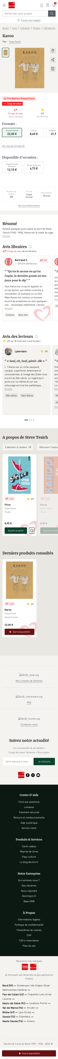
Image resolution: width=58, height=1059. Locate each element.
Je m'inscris (44, 761)
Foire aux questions (29, 801)
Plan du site (29, 945)
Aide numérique (29, 822)
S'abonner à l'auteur (16, 447)
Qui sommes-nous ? (29, 880)
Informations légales (29, 919)
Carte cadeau (29, 846)
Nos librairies (29, 885)
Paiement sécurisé (29, 812)
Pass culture (29, 856)
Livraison (29, 807)
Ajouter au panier (16, 530)
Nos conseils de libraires (29, 680)
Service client (29, 827)
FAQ (29, 702)
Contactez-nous (29, 724)
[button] (29, 230)
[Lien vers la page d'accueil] (12, 5)
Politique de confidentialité (29, 924)
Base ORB (29, 901)
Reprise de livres (29, 851)
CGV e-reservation (29, 940)
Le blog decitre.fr (29, 862)
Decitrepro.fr (29, 895)
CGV (29, 935)
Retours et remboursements (29, 817)
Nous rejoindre (29, 890)
